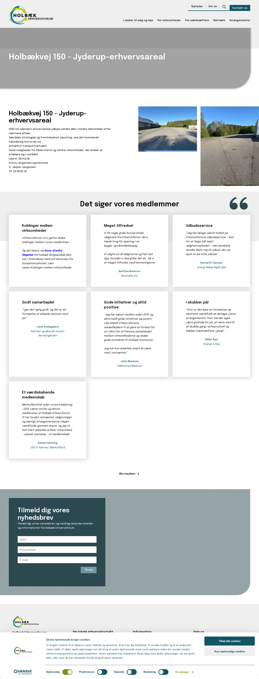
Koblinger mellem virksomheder (51, 267)
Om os (212, 6)
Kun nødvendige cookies (229, 651)
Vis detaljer (182, 672)
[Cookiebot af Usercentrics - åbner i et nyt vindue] (22, 672)
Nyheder (197, 6)
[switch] (102, 672)
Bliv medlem (127, 473)
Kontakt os (239, 8)
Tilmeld (88, 570)
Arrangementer (240, 20)
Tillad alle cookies (230, 641)
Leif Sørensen (59, 259)
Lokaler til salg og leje (138, 20)
